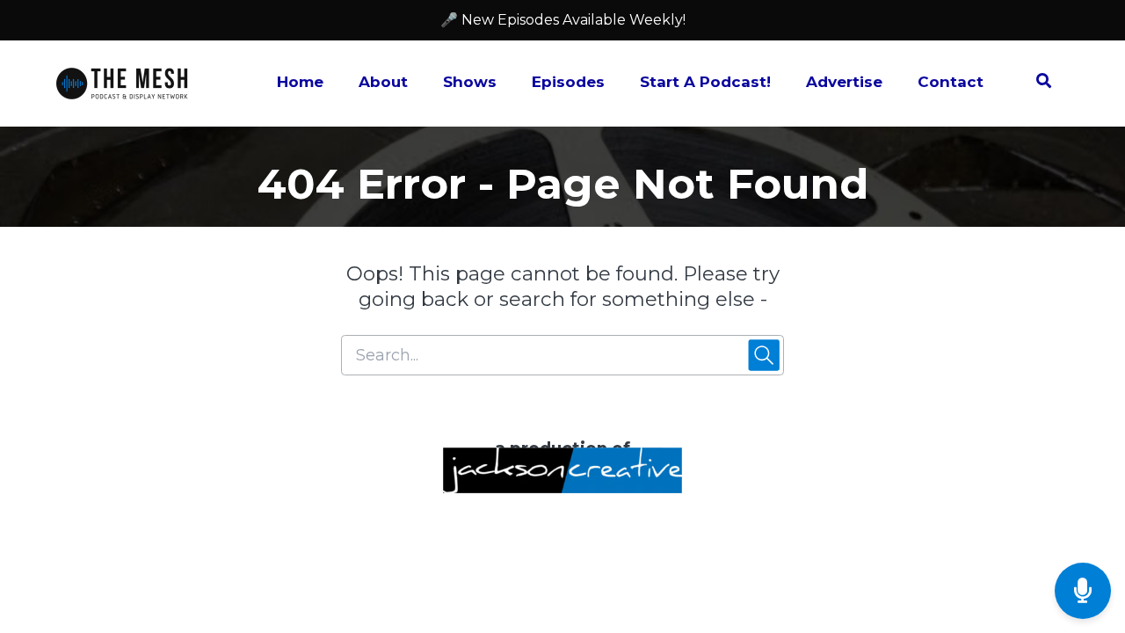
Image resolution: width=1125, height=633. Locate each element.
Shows (470, 82)
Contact (950, 82)
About (383, 82)
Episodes (568, 82)
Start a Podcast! (705, 82)
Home (300, 82)
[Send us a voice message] (1083, 591)
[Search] (1035, 83)
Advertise (844, 82)
